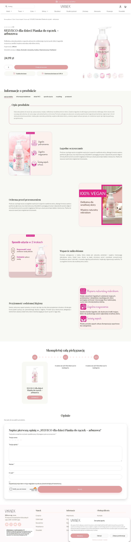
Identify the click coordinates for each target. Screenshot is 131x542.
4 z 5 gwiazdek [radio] (18, 440)
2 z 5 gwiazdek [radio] (13, 440)
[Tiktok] (19, 524)
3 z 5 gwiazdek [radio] (15, 440)
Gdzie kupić (39, 519)
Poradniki (39, 530)
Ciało (13, 19)
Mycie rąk (26, 19)
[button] (9, 11)
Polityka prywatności (97, 539)
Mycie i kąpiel (19, 19)
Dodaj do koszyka (41, 67)
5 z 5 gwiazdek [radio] (21, 440)
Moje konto (70, 515)
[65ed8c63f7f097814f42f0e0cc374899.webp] (102, 47)
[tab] (8, 96)
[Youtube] (15, 524)
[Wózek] (125, 6)
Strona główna (7, 19)
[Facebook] (7, 524)
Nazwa (11, 464)
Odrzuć (99, 536)
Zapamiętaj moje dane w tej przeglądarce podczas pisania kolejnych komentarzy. (35, 483)
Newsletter (39, 523)
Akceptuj (80, 536)
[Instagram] (11, 524)
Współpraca (39, 526)
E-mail (11, 473)
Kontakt (105, 539)
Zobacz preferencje (119, 536)
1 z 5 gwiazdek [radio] (10, 440)
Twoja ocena (13, 437)
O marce (38, 515)
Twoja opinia (13, 444)
